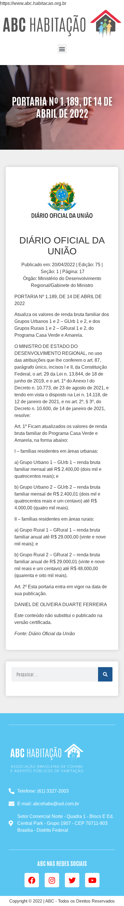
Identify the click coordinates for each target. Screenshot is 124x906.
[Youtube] (92, 880)
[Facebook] (32, 880)
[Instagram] (52, 880)
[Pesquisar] (105, 674)
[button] (62, 49)
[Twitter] (72, 880)
